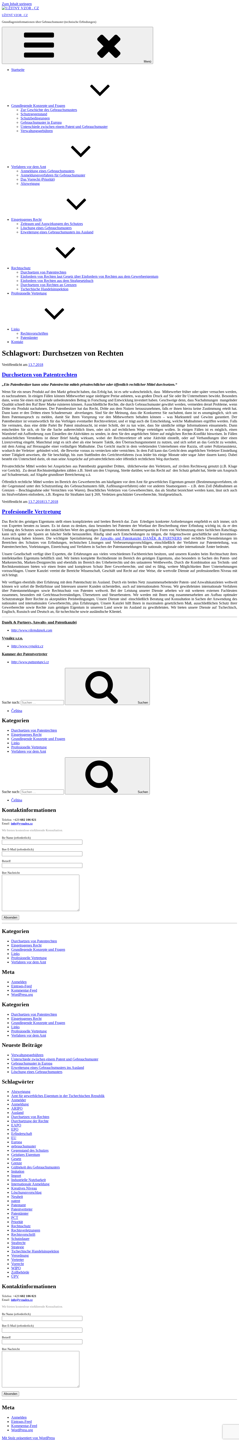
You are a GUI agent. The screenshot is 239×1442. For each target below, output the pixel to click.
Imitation (17, 1171)
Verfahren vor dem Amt (28, 167)
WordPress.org (22, 994)
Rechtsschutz (21, 268)
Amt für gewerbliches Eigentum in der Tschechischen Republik (58, 1096)
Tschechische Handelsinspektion (44, 289)
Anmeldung (20, 1104)
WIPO (16, 1268)
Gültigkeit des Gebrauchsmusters (35, 1167)
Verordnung (20, 1255)
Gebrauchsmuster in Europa (41, 122)
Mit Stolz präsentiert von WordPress (28, 1438)
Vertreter (17, 1260)
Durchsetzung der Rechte (30, 1121)
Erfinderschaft (21, 1134)
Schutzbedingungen (35, 118)
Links (15, 329)
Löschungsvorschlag (26, 1192)
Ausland (17, 1113)
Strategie (17, 1247)
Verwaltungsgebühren (37, 131)
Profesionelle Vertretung (29, 293)
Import (16, 1176)
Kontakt (17, 342)
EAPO (16, 1125)
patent (15, 1201)
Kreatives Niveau (24, 1188)
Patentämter (29, 338)
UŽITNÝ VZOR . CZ (15, 15)
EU (13, 1138)
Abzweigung (30, 184)
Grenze (16, 1163)
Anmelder (18, 1100)
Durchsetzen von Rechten (30, 1117)
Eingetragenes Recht (26, 219)
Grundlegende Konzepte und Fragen (38, 106)
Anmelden (19, 982)
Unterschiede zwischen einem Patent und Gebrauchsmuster (64, 127)
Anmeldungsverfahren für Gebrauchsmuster (53, 175)
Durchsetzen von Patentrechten (43, 272)
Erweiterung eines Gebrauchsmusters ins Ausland (57, 232)
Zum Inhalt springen (17, 4)
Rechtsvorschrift (23, 1234)
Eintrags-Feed (21, 986)
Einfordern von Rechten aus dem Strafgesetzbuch (57, 281)
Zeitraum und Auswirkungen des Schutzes (52, 224)
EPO (14, 1129)
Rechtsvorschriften (34, 333)
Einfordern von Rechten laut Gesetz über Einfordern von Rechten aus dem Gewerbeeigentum (89, 276)
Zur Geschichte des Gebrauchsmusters (49, 110)
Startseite (18, 70)
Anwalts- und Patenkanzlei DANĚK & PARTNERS (141, 538)
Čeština (16, 711)
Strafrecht (18, 1243)
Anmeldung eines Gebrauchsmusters (47, 171)
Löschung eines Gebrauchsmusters (46, 228)
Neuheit (17, 1197)
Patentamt (18, 1205)
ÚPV (15, 1276)
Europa (16, 1142)
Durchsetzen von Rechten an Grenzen (49, 285)
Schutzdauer (20, 1239)
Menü (147, 61)
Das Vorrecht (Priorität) (38, 179)
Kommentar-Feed (24, 990)
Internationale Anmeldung (30, 1184)
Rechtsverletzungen (25, 1230)
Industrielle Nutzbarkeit (28, 1180)
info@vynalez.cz (22, 823)
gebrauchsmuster (23, 1146)
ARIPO (17, 1108)
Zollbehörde (20, 1272)
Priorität (17, 1222)
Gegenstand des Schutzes (30, 1150)
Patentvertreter (21, 1209)
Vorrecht (17, 1264)
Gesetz (16, 1159)
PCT (14, 1218)
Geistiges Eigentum (25, 1155)
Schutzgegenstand (34, 114)
